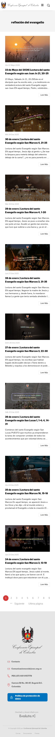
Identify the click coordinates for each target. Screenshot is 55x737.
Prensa (37, 733)
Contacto (15, 662)
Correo (18, 733)
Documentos (27, 733)
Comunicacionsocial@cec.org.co (26, 669)
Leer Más (44, 95)
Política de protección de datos (27, 697)
